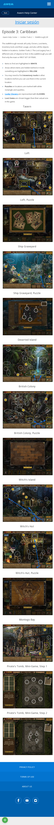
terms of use (27, 777)
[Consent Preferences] (5, 820)
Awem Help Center (10, 37)
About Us (27, 786)
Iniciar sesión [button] (27, 21)
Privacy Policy (27, 767)
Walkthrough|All (41, 37)
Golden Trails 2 (26, 37)
